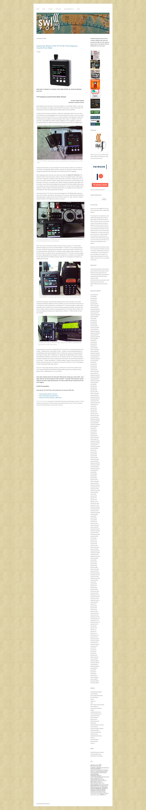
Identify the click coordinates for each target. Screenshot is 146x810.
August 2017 (93, 492)
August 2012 (93, 602)
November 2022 (94, 377)
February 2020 (93, 437)
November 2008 (94, 682)
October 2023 (93, 356)
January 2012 (93, 615)
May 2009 (92, 671)
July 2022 (92, 384)
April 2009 (92, 673)
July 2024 (92, 340)
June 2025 (92, 320)
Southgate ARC (94, 792)
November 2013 (94, 574)
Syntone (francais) (94, 739)
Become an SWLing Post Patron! (97, 189)
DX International (94, 697)
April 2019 (92, 455)
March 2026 (93, 303)
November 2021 (94, 399)
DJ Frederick (104, 770)
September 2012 (94, 600)
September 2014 (94, 556)
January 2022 (93, 395)
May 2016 (92, 519)
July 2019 (92, 450)
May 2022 (92, 388)
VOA (98, 793)
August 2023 (93, 360)
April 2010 (92, 653)
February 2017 (93, 503)
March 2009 (93, 675)
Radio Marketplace (69, 9)
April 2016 (92, 521)
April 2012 (92, 609)
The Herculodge (94, 741)
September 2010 (94, 644)
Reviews (72, 401)
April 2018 (92, 477)
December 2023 (93, 353)
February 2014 (93, 569)
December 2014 (93, 551)
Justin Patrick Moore (96, 777)
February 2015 (93, 547)
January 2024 (93, 351)
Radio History (93, 780)
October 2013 (93, 576)
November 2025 (94, 311)
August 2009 (93, 668)
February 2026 (93, 305)
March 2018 (93, 479)
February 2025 (93, 327)
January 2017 (93, 505)
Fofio (91, 702)
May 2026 (92, 300)
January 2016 (93, 527)
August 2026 (93, 294)
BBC (100, 765)
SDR (99, 783)
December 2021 (93, 397)
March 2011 (93, 633)
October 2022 (93, 378)
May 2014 (92, 563)
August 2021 (93, 404)
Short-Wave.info (94, 726)
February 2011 (93, 635)
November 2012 (94, 596)
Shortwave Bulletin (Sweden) (96, 728)
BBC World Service (95, 766)
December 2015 (93, 529)
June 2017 (92, 496)
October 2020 (93, 422)
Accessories (50, 401)
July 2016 (92, 516)
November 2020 (94, 421)
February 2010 (93, 657)
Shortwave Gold (94, 786)
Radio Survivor (93, 719)
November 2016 (94, 508)
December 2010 (93, 638)
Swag (43, 9)
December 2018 (93, 463)
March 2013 (93, 589)
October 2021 (93, 400)
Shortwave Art (103, 785)
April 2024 (92, 345)
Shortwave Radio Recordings (97, 789)
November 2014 (94, 552)
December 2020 (93, 419)
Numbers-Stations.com (95, 712)
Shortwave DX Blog (94, 730)
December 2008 (93, 680)
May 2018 (92, 475)
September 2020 (94, 424)
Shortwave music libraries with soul (98, 272)
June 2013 (92, 583)
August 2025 (93, 316)
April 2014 (92, 565)
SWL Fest (92, 737)
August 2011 (93, 624)
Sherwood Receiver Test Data (97, 724)
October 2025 (93, 313)
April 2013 (92, 587)
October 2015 (93, 532)
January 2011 (93, 637)
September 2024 (94, 336)
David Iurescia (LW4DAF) (95, 768)
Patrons (50, 9)
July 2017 (92, 494)
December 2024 (93, 331)
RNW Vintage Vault (94, 721)
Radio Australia (101, 779)
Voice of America (104, 793)
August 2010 (93, 646)
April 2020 (92, 433)
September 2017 (94, 490)
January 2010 (93, 659)
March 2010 (93, 655)
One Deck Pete (98, 778)
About (78, 9)
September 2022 (94, 380)
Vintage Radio (93, 793)
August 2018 (93, 470)
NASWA (92, 710)
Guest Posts (103, 772)
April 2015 (92, 543)
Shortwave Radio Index (95, 732)
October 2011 (93, 620)
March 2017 (93, 501)
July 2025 (92, 318)
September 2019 (94, 446)
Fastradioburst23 (102, 771)
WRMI (102, 794)
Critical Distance (94, 693)
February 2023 (93, 371)
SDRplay (102, 783)
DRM (91, 771)
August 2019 (93, 448)
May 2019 (92, 454)
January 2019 (93, 461)
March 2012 (93, 611)
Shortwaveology (94, 734)
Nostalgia (92, 778)
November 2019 (94, 443)
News (69, 401)
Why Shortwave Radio (95, 794)
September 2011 (94, 622)
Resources (58, 9)
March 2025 (93, 325)
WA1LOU (92, 743)
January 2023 (93, 373)
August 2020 (93, 426)
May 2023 (92, 366)
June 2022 (92, 386)
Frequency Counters (53, 403)
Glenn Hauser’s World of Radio (97, 704)
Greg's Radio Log (94, 706)
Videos (104, 792)
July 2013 (92, 582)
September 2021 (94, 402)
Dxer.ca (92, 699)
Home (37, 9)
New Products (64, 401)
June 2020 (92, 430)
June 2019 (92, 452)
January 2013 (93, 593)
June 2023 (92, 364)
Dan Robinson (105, 767)
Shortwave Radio (99, 787)
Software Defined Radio (98, 790)
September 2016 (94, 512)
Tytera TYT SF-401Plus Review (43, 405)
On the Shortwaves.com (95, 713)
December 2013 (93, 572)
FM (54, 401)
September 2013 (94, 578)
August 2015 (93, 536)
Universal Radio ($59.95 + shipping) (48, 394)
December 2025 (93, 309)
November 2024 (94, 333)
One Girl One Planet (94, 715)
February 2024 (93, 349)
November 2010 (94, 640)
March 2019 (93, 457)
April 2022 (92, 389)
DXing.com (92, 701)
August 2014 (93, 558)
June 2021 (92, 408)
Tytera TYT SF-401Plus (77, 403)
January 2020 (93, 439)
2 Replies (38, 51)
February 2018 (93, 481)
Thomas (61, 405)
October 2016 (93, 510)
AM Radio (92, 764)
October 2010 (93, 642)
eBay (94, 771)
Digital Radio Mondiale (95, 770)
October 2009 (93, 664)
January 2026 (93, 307)
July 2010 (92, 648)
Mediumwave (105, 776)
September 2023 (94, 358)
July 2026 (92, 296)
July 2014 (92, 560)
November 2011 (94, 618)
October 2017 (93, 488)
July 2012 (92, 604)
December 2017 (93, 485)
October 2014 (93, 554)
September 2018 (94, 468)
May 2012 (92, 607)
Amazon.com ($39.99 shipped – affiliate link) (50, 397)
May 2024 (92, 344)
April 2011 (92, 631)
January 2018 (93, 483)
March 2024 (93, 347)
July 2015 (92, 538)
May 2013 (92, 585)
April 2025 (92, 324)
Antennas (97, 764)
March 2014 (93, 567)
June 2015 (92, 540)
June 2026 (92, 298)
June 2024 (92, 342)
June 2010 (92, 649)
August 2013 (93, 580)
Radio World (99, 781)
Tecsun (100, 792)
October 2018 (93, 466)
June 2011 (92, 627)
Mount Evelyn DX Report (96, 708)
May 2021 (92, 410)
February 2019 (93, 459)
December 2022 (93, 375)
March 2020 (93, 435)
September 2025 (94, 314)
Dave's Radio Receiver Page (96, 695)
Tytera (70, 403)
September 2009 (94, 666)
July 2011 (92, 626)
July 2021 (92, 406)
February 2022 (93, 393)
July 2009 (92, 669)
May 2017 (92, 497)
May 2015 (92, 541)
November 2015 (94, 530)
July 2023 (92, 362)
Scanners (77, 401)
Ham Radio (57, 401)
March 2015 (93, 545)
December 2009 (93, 660)
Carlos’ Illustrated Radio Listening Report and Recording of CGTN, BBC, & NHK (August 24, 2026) (99, 276)
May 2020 (92, 432)
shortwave (94, 784)
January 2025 (93, 329)
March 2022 (93, 391)
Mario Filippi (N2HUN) (64, 403)
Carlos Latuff (95, 767)
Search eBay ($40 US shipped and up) (48, 395)
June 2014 (92, 561)
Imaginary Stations (95, 775)
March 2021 (93, 413)
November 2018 (94, 464)
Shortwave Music (103, 786)
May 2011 (92, 629)
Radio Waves (93, 781)
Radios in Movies (102, 780)
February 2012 (93, 613)
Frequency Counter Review (42, 403)
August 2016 (93, 514)
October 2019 (93, 444)
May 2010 (92, 651)
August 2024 (93, 338)
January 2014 (93, 571)
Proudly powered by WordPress (43, 803)
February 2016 (93, 525)
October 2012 (93, 598)
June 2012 (92, 605)
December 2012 (93, 594)
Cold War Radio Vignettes (96, 691)
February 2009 (93, 677)
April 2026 (92, 302)
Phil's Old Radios (94, 717)
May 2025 (92, 322)
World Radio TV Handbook (96, 756)
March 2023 (93, 369)
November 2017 (94, 486)
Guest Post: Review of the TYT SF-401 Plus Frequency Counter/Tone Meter (56, 47)
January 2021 (93, 417)
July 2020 (92, 428)
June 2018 (92, 474)
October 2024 (93, 335)
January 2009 (93, 679)
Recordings (94, 783)
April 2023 (92, 367)
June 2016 (92, 518)
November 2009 (94, 662)
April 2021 (92, 411)
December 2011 (93, 616)
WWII (105, 794)
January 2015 (93, 549)
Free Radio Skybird (95, 772)
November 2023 (94, 355)
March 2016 (93, 523)
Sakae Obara (93, 723)
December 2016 (93, 507)
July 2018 (92, 472)
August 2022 (93, 382)
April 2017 (92, 499)
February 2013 (93, 591)
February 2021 (93, 415)
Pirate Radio (94, 779)
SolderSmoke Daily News (96, 735)
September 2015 (94, 534)
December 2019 (93, 441)
